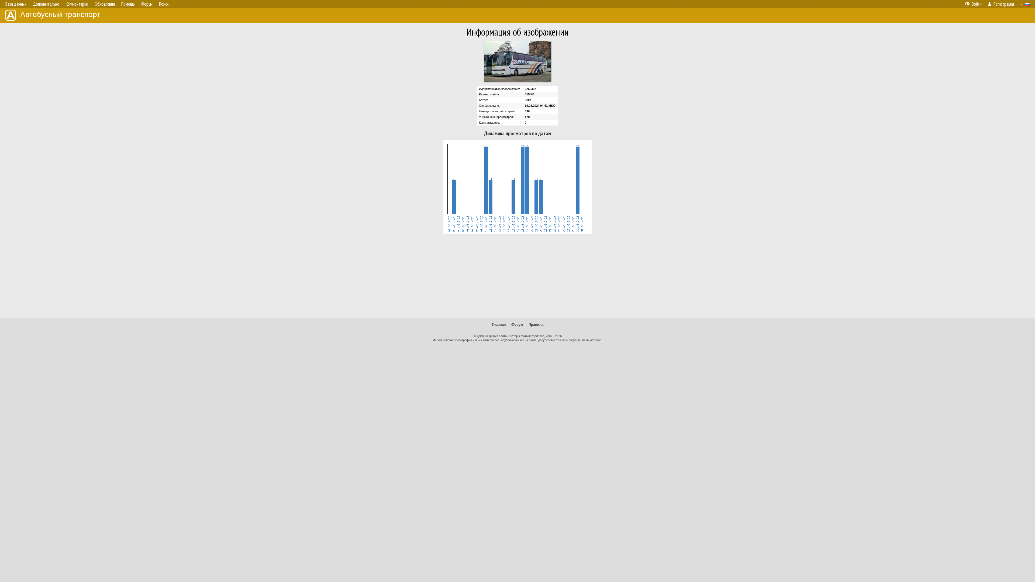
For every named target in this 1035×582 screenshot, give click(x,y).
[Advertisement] (517, 276)
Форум (517, 325)
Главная (499, 325)
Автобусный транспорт (60, 14)
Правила (536, 325)
